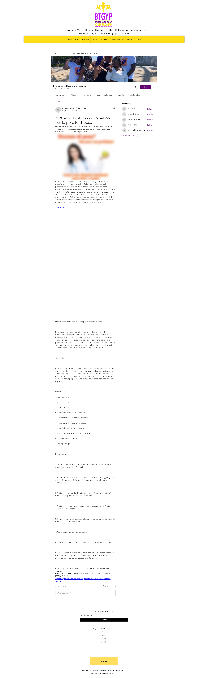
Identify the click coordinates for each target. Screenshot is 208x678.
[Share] (114, 108)
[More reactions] (64, 586)
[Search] (135, 87)
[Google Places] (102, 642)
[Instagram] (105, 642)
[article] (85, 352)
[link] (60, 95)
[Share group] (153, 87)
